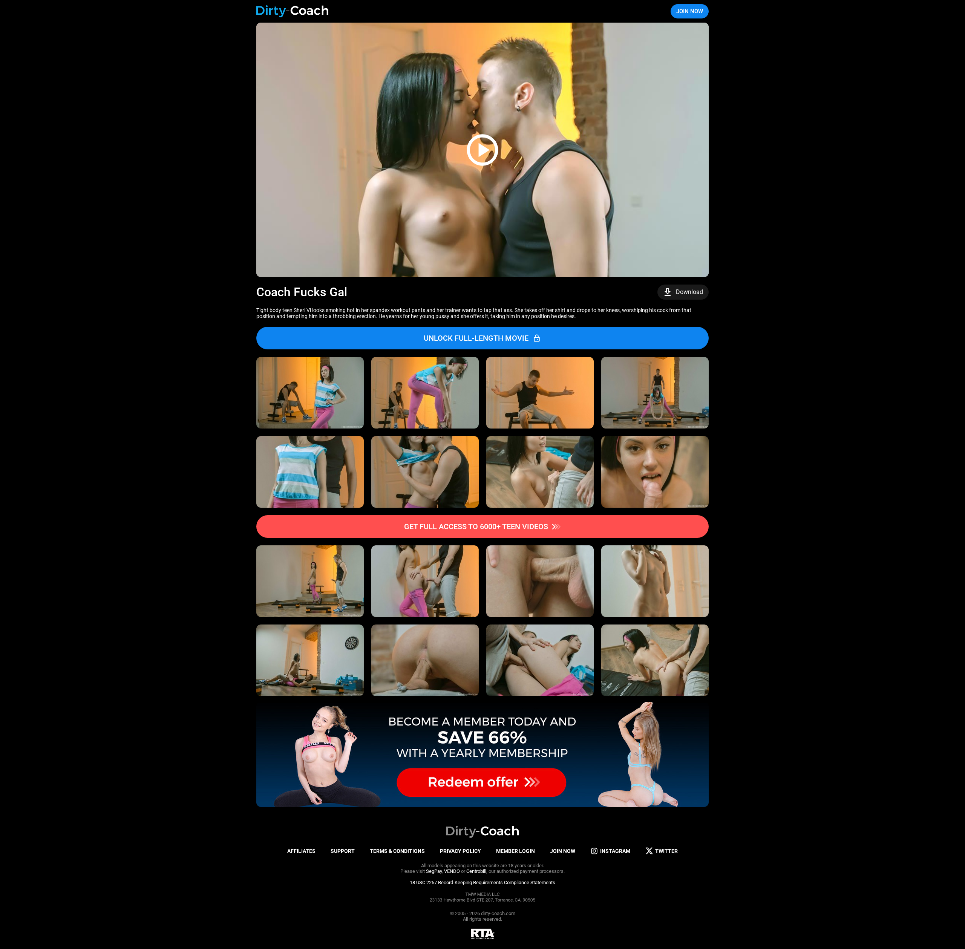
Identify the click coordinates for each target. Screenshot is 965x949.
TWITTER (666, 851)
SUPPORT (343, 851)
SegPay (434, 871)
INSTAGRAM (615, 851)
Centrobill (476, 871)
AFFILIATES (301, 851)
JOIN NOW (689, 11)
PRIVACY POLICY (460, 851)
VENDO (452, 871)
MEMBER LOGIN (515, 851)
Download (689, 291)
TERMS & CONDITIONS (397, 851)
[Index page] (292, 11)
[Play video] (482, 150)
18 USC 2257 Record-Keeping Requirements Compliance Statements (482, 882)
